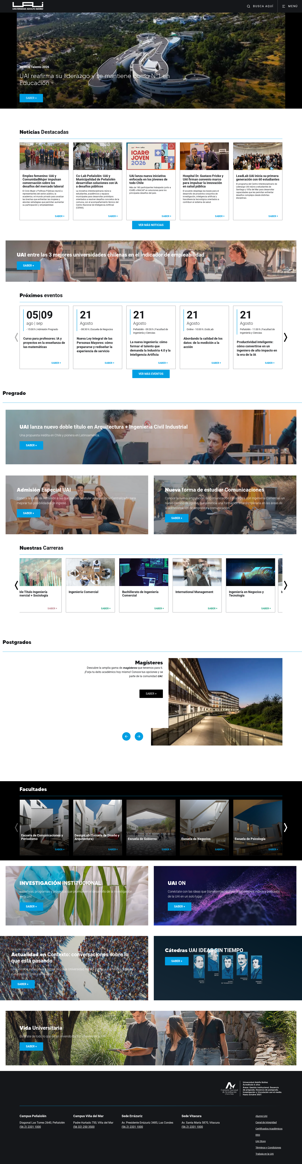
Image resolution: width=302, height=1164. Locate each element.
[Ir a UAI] (22, 6)
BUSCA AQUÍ (263, 6)
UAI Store (261, 1141)
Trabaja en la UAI (265, 1153)
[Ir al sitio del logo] (45, 6)
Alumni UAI (261, 1116)
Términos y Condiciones (268, 1147)
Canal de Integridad (266, 1122)
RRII (258, 1135)
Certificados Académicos (269, 1128)
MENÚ (293, 6)
